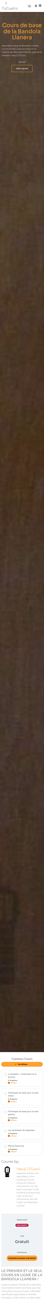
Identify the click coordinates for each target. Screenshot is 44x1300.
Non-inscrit (22, 1225)
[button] (30, 6)
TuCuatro (10, 8)
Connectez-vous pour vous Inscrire (22, 1258)
